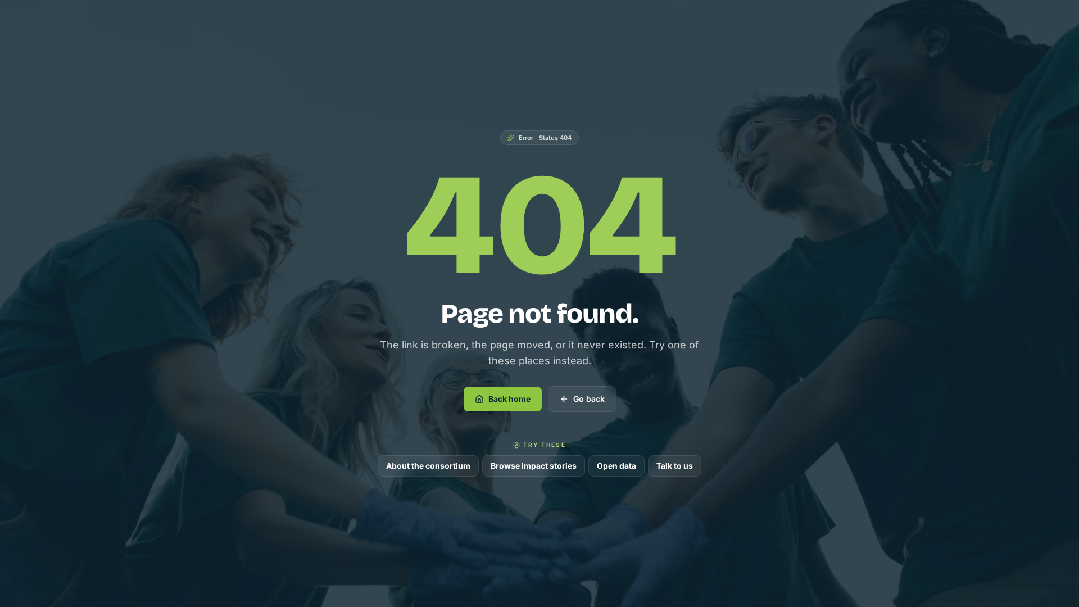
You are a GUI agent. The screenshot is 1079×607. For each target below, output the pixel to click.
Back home (509, 399)
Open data (616, 465)
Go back (589, 399)
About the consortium (428, 465)
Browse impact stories (534, 465)
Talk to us (674, 465)
